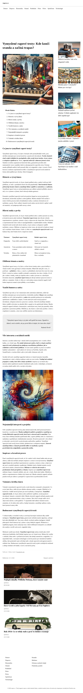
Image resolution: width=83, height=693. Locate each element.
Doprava (11, 8)
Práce (39, 8)
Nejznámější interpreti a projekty (18, 132)
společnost (51, 558)
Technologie (59, 8)
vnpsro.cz (6, 3)
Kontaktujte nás (20, 552)
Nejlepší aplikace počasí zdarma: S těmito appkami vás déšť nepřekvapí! (68, 113)
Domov (5, 8)
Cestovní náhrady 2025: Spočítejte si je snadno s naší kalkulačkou (68, 166)
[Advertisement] (41, 21)
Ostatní (26, 8)
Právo (44, 8)
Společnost (51, 8)
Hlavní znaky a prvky (15, 119)
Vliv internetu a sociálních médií (18, 129)
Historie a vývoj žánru (15, 116)
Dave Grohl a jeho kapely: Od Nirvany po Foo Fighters (27, 606)
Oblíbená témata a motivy (16, 123)
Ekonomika (19, 8)
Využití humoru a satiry (15, 126)
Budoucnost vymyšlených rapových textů (21, 141)
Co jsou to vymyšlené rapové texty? (19, 113)
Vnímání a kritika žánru (15, 138)
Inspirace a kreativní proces (16, 135)
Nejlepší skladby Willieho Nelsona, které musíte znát (26, 580)
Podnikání (33, 8)
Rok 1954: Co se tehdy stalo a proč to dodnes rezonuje (26, 632)
